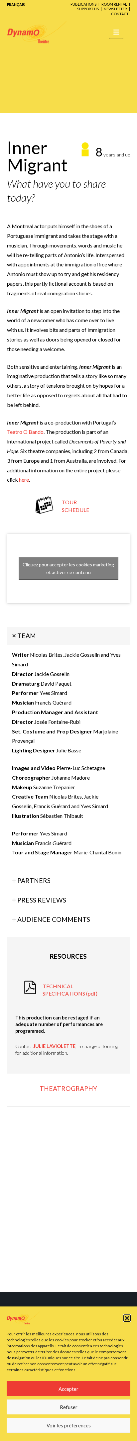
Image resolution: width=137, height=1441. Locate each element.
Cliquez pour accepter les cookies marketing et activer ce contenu (68, 568)
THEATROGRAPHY (68, 1088)
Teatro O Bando (25, 432)
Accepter (68, 1389)
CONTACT (120, 14)
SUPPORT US (88, 9)
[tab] (68, 636)
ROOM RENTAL (114, 4)
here (24, 479)
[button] (127, 1318)
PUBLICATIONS (83, 4)
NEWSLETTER (115, 9)
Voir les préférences (69, 1425)
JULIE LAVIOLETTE (54, 1046)
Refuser (68, 1407)
